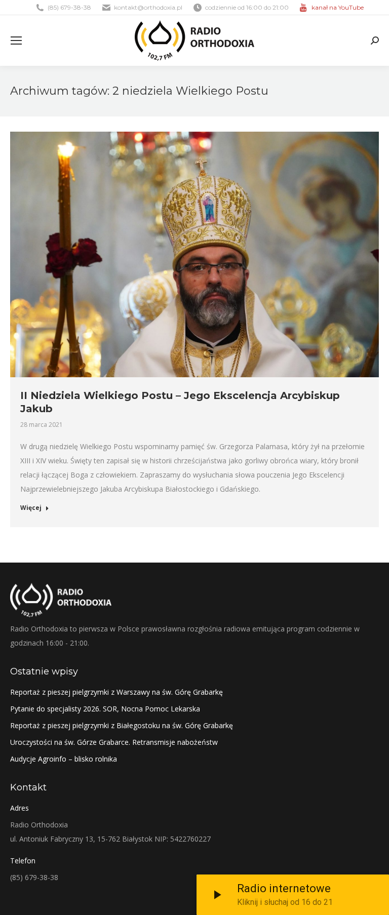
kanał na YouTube (338, 7)
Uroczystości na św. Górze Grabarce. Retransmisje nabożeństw (114, 742)
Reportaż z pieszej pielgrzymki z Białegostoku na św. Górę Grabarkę (121, 725)
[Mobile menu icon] (16, 40)
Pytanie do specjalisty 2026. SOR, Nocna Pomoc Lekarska (105, 708)
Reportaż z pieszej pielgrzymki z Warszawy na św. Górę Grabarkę (116, 692)
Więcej (31, 508)
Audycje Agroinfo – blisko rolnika (63, 759)
